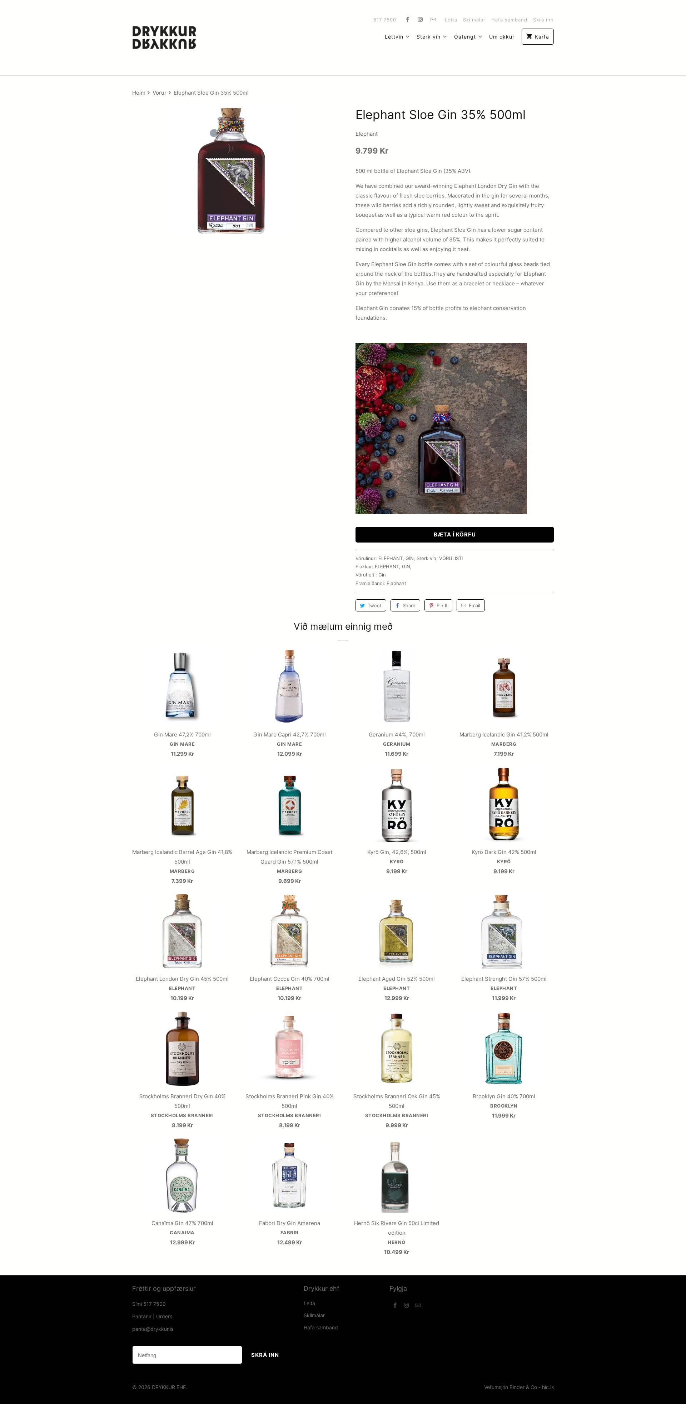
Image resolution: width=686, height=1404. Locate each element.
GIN (410, 558)
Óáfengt (465, 37)
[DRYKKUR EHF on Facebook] (407, 19)
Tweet (375, 605)
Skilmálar (474, 20)
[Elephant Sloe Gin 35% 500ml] (231, 169)
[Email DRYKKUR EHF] (433, 19)
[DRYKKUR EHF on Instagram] (420, 19)
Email (474, 605)
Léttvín (394, 37)
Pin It (442, 605)
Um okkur (501, 37)
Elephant (367, 133)
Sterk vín (429, 37)
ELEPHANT (390, 558)
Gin (382, 575)
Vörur (160, 92)
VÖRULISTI (451, 558)
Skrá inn (543, 20)
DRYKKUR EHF (169, 1387)
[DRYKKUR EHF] (164, 37)
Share (409, 605)
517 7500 (384, 20)
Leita (451, 20)
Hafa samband (509, 20)
